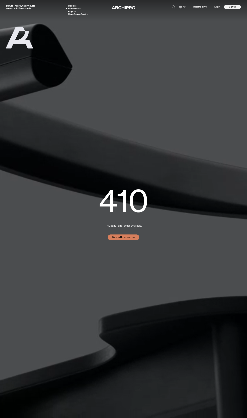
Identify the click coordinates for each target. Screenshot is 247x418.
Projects (17, 5)
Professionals (25, 8)
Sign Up (232, 6)
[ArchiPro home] (123, 7)
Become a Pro (200, 7)
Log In (217, 7)
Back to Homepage (121, 237)
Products (30, 5)
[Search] (173, 6)
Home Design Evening (78, 14)
